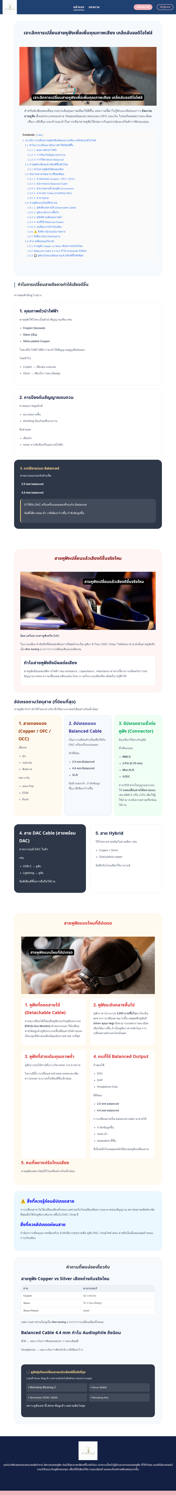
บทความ (94, 7)
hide (39, 135)
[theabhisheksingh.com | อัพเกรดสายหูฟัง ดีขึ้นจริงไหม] (35, 7)
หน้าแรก (78, 7)
